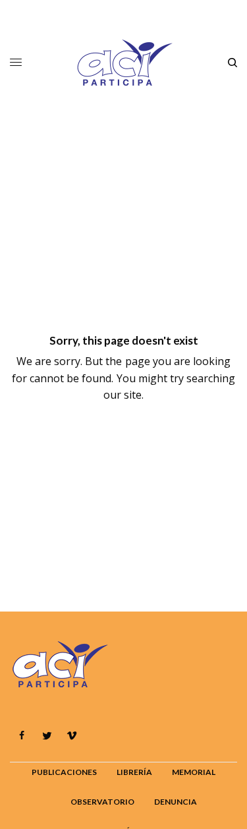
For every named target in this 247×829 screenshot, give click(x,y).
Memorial (193, 772)
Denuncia (175, 802)
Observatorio (102, 802)
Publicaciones (64, 772)
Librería (134, 772)
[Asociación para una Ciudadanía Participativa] (123, 62)
